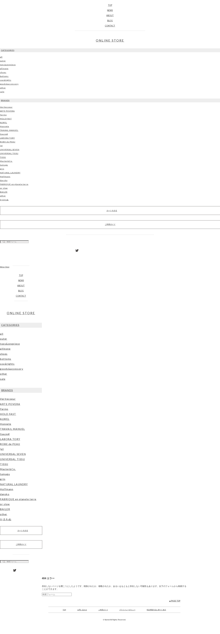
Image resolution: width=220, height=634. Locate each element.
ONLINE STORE (110, 40)
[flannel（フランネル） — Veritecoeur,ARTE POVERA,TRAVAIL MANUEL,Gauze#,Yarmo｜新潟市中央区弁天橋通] (21, 256)
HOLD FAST (6, 118)
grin (2, 169)
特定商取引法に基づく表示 (156, 610)
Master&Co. (6, 161)
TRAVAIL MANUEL (9, 130)
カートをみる (22, 530)
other (3, 88)
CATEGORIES (7, 50)
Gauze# (4, 134)
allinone (4, 68)
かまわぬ (4, 199)
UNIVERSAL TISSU (9, 153)
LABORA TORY (7, 138)
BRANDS (5, 100)
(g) (1, 145)
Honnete (4, 126)
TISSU (3, 157)
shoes (3, 72)
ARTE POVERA (7, 111)
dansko (3, 180)
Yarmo (3, 115)
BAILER (3, 192)
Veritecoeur (6, 107)
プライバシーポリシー (127, 610)
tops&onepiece (8, 64)
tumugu (4, 165)
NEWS (110, 10)
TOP (110, 5)
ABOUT (110, 15)
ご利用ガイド (21, 544)
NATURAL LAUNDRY (10, 172)
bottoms (4, 76)
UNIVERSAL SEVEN (9, 149)
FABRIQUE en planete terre (14, 184)
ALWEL (3, 122)
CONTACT (110, 25)
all (1, 57)
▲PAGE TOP (174, 601)
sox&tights (5, 80)
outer (3, 61)
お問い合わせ (82, 610)
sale (2, 91)
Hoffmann (5, 176)
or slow (4, 188)
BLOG (110, 20)
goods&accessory (9, 84)
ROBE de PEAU (7, 142)
